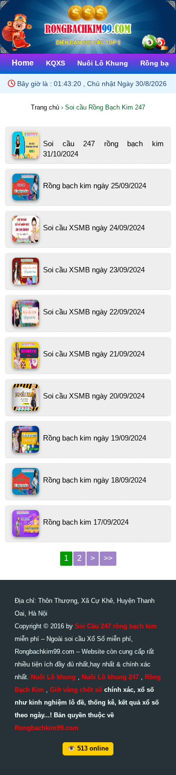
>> (108, 558)
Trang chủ (45, 107)
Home (23, 63)
